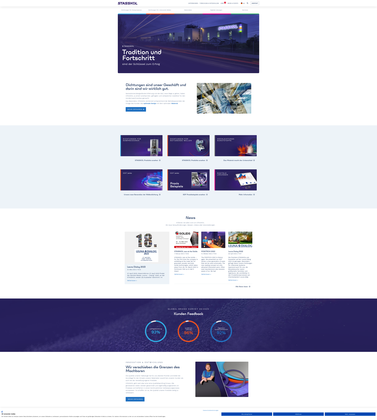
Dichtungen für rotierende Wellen (159, 10)
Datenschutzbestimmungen (210, 410)
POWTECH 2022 (208, 251)
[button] (247, 3)
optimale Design (150, 103)
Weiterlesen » (132, 280)
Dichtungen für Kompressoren (131, 10)
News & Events (233, 3)
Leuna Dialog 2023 (136, 267)
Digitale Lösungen (216, 10)
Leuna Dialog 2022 (235, 251)
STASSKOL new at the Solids (185, 251)
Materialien (188, 10)
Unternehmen (193, 3)
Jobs (222, 3)
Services (245, 10)
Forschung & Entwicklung (209, 3)
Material (174, 103)
